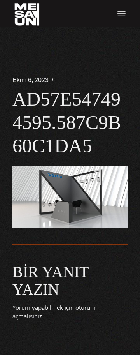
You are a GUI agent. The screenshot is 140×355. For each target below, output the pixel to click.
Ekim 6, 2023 (30, 80)
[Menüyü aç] (121, 14)
